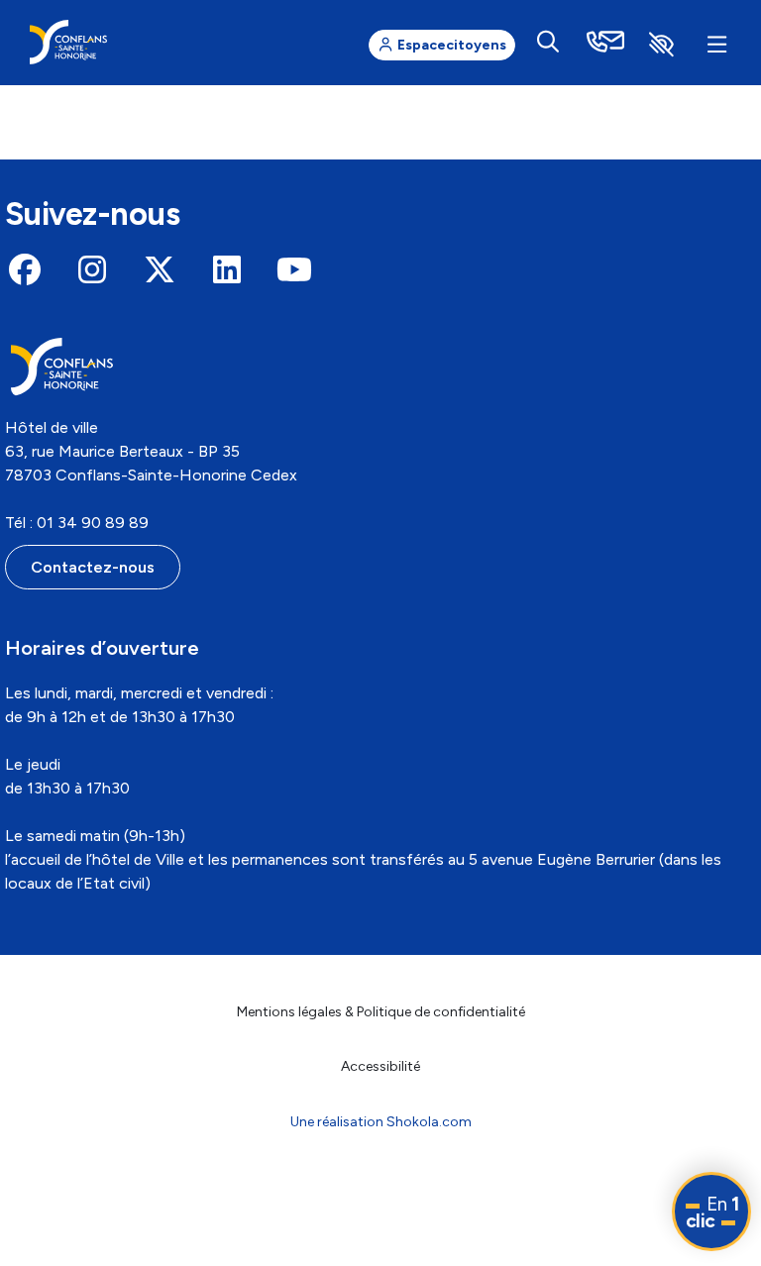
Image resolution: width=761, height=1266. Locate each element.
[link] (68, 42)
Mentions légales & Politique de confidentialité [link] (381, 1011)
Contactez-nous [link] (93, 567)
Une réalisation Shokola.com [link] (381, 1121)
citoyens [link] (451, 45)
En (712, 1212)
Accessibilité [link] (380, 1066)
